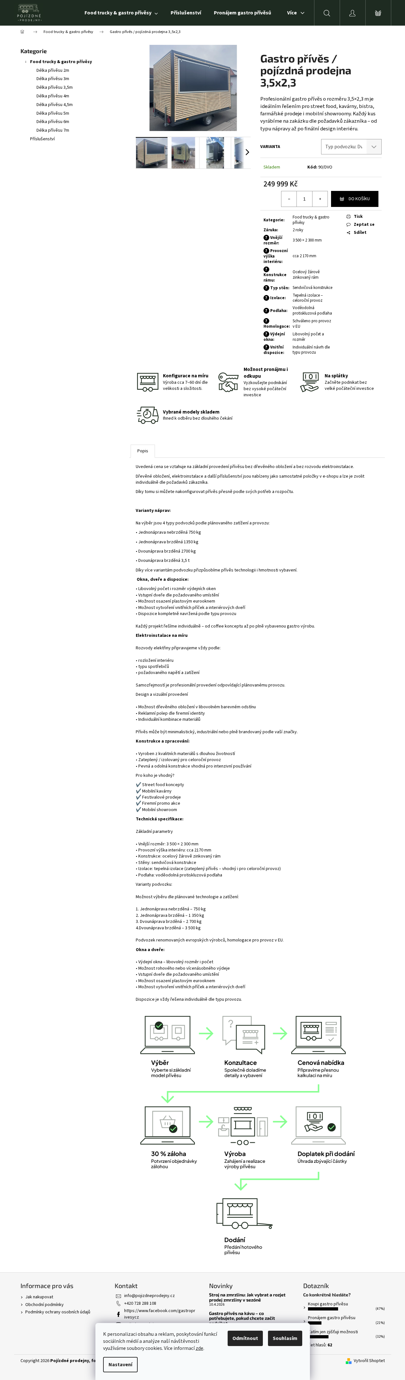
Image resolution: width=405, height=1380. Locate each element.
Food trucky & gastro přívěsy (61, 62)
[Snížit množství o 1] (289, 199)
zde (199, 1348)
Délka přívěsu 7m (52, 130)
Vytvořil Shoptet (369, 1361)
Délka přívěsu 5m (52, 113)
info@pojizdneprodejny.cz (149, 1296)
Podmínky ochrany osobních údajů (57, 1312)
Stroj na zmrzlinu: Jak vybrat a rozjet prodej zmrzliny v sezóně (247, 1297)
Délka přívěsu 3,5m (54, 87)
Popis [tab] (142, 451)
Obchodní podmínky (44, 1305)
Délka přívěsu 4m (52, 96)
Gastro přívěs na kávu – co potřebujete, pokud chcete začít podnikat (242, 1318)
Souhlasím (285, 1338)
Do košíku (359, 199)
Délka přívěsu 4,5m (54, 105)
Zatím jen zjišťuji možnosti (333, 1332)
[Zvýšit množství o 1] (320, 199)
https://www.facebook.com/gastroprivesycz (159, 1314)
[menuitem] (121, 13)
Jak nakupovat (39, 1297)
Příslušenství (42, 139)
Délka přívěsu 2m (52, 70)
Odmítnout (245, 1338)
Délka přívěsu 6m (52, 122)
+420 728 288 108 (140, 1303)
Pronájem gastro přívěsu (331, 1318)
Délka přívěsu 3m (52, 79)
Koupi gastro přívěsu (328, 1304)
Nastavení (120, 1364)
